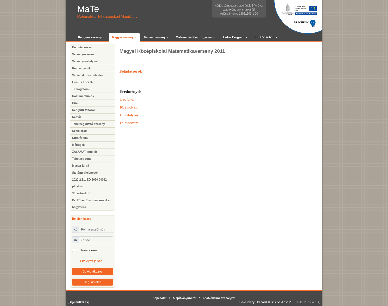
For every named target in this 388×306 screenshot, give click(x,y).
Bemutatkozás (82, 47)
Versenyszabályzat (85, 61)
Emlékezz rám (87, 250)
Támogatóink (81, 89)
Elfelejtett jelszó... (92, 261)
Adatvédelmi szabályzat (219, 298)
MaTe (88, 9)
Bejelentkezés (92, 271)
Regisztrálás (92, 282)
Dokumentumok (83, 96)
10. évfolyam (128, 107)
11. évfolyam (128, 115)
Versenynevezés (83, 54)
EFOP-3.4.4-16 (264, 37)
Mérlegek (78, 144)
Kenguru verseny (90, 37)
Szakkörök (79, 131)
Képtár (76, 117)
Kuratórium (80, 138)
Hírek (75, 103)
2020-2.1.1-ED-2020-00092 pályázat (89, 183)
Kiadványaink (81, 68)
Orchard (261, 302)
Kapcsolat (159, 298)
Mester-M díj (80, 165)
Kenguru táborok (83, 110)
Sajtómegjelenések (85, 172)
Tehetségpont (81, 158)
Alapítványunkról (184, 298)
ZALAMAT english (84, 151)
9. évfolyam (127, 99)
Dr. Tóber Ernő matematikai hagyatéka (91, 204)
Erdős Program (233, 37)
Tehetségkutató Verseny (88, 124)
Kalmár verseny (154, 37)
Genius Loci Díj (83, 82)
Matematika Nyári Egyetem (194, 37)
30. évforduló (81, 193)
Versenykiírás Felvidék (87, 75)
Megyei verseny (123, 37)
